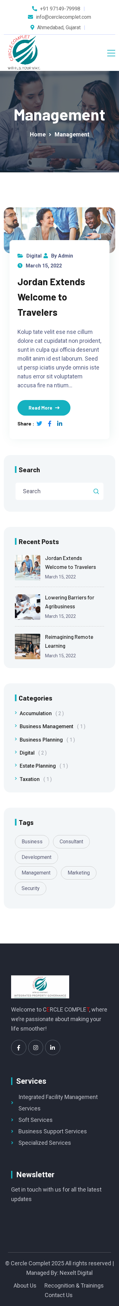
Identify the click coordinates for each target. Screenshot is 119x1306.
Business (32, 842)
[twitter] (39, 423)
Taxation (34, 779)
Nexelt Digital (76, 1272)
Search (29, 469)
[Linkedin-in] (52, 1047)
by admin (62, 256)
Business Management (51, 726)
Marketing (79, 873)
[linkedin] (59, 423)
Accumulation (40, 713)
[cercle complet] (24, 53)
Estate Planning (42, 766)
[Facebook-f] (18, 1047)
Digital (34, 256)
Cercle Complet (30, 1263)
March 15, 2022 (44, 266)
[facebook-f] (49, 423)
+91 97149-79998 (60, 9)
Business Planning (46, 740)
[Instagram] (35, 1047)
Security (31, 888)
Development (36, 857)
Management (36, 873)
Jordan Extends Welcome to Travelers (51, 297)
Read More (40, 408)
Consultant (71, 842)
